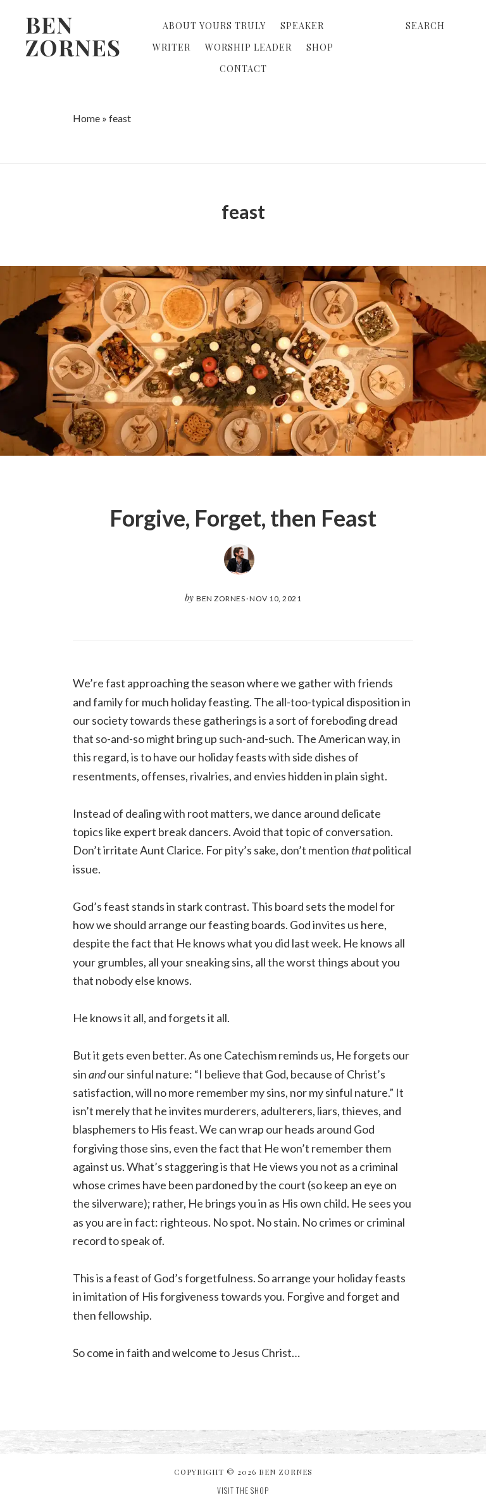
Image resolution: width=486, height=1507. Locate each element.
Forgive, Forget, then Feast (243, 518)
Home (86, 118)
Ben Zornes (73, 35)
